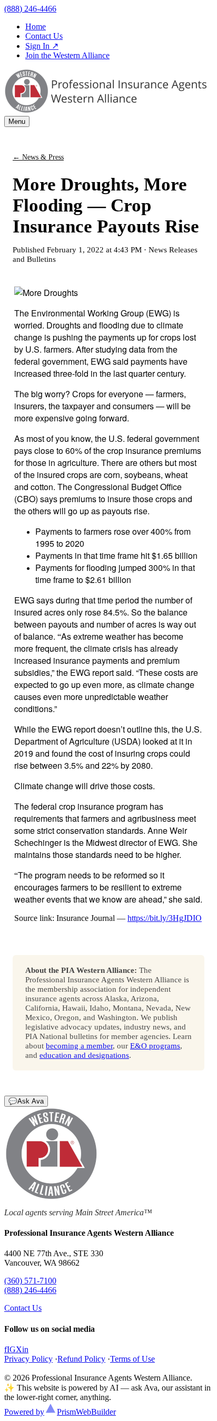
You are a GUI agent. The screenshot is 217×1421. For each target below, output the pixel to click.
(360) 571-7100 (30, 1280)
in (25, 1349)
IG (11, 1349)
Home (35, 26)
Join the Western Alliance (67, 55)
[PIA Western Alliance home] (105, 111)
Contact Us (44, 35)
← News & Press (38, 157)
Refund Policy (81, 1358)
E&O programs (155, 1045)
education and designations (84, 1055)
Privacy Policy (28, 1358)
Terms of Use (132, 1358)
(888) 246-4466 (30, 8)
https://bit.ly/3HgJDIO (164, 918)
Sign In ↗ (41, 45)
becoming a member (79, 1045)
